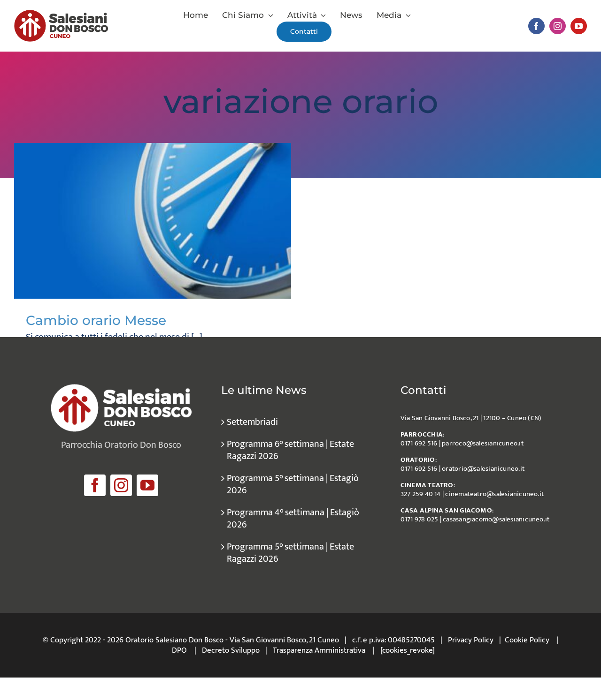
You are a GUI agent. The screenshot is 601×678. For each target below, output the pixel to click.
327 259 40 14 (421, 494)
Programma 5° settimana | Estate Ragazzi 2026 (290, 553)
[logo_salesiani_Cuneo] (61, 15)
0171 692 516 (419, 443)
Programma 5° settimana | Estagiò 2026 (293, 484)
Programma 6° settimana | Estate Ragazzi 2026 (290, 450)
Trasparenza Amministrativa (319, 650)
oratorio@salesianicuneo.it (483, 469)
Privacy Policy (470, 640)
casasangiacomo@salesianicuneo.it (496, 519)
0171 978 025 (420, 519)
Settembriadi (252, 422)
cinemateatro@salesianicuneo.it (494, 494)
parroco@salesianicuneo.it (483, 443)
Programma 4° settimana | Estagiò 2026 (293, 519)
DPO (179, 650)
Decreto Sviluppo (231, 650)
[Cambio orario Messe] (152, 221)
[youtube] (578, 26)
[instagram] (557, 26)
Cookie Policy (527, 640)
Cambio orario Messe (96, 320)
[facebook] (536, 26)
